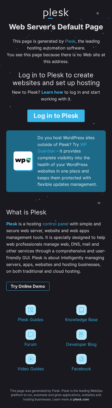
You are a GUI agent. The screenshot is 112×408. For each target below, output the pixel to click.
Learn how (52, 92)
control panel (55, 223)
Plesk (70, 41)
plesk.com (81, 399)
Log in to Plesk (56, 115)
